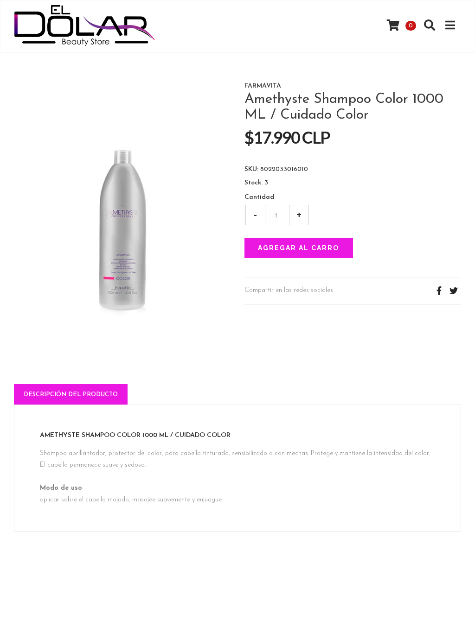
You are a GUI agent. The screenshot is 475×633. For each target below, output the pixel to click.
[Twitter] (453, 291)
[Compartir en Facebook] (438, 291)
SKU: (251, 169)
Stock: (253, 183)
